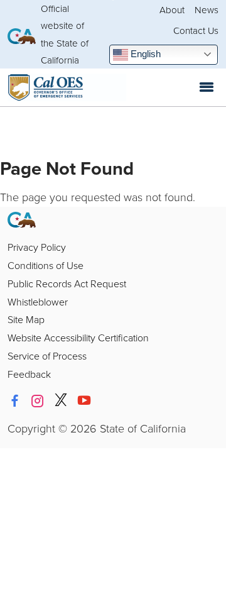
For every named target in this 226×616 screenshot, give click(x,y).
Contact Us (195, 30)
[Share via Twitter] (61, 401)
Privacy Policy (37, 247)
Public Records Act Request (67, 283)
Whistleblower (38, 302)
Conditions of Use (45, 265)
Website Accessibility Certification (78, 337)
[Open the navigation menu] (206, 87)
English (144, 53)
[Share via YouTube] (84, 401)
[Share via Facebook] (14, 401)
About (172, 9)
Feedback (29, 374)
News (206, 9)
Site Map (26, 319)
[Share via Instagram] (38, 401)
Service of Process (47, 356)
